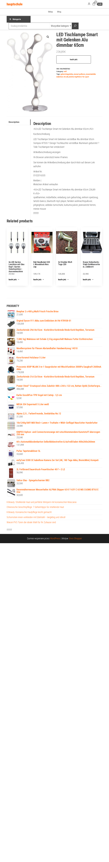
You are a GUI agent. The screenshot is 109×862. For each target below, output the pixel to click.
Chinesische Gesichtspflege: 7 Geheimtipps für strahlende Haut (35, 507)
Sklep (50, 12)
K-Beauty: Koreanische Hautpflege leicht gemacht (29, 512)
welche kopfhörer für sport (79, 77)
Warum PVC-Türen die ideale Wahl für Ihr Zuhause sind (31, 522)
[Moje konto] (89, 4)
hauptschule (14, 4)
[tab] (19, 122)
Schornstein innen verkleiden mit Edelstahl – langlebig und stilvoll (36, 517)
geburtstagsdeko (67, 74)
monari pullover (79, 74)
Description (14, 122)
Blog (59, 12)
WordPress (55, 538)
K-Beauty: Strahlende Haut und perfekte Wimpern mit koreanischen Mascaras (42, 502)
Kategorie (17, 19)
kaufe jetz (73, 59)
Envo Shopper (75, 538)
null (65, 71)
